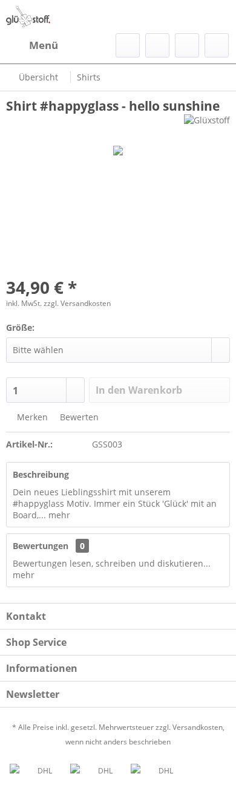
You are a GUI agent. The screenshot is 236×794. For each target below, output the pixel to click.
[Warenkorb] (217, 45)
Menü (43, 45)
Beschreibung (41, 474)
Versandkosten (197, 727)
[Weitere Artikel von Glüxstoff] (207, 124)
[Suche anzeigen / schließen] (128, 45)
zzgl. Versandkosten (77, 303)
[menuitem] (32, 45)
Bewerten (78, 417)
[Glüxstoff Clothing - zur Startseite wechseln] (28, 16)
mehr (58, 515)
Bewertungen (40, 546)
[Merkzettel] (157, 45)
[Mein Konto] (187, 45)
